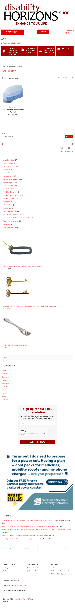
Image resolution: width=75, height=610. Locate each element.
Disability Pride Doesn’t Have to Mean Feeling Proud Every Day (22, 539)
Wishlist (65, 548)
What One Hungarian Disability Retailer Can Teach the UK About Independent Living (28, 526)
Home (3, 66)
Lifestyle (4, 386)
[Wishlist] (66, 546)
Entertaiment (6, 377)
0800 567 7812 (21, 585)
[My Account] (28, 546)
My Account (28, 548)
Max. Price (70, 151)
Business (5, 374)
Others (4, 393)
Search (43, 32)
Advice (4, 370)
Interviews (5, 383)
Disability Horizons (21, 599)
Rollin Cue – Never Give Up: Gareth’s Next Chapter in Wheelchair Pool (24, 535)
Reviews (4, 396)
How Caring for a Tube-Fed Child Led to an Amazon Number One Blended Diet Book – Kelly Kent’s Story (35, 529)
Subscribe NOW (37, 441)
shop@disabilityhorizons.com (17, 590)
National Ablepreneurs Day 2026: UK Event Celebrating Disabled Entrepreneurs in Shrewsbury (32, 520)
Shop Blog (5, 399)
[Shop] (9, 546)
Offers (4, 390)
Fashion (4, 380)
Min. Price (63, 151)
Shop (9, 548)
